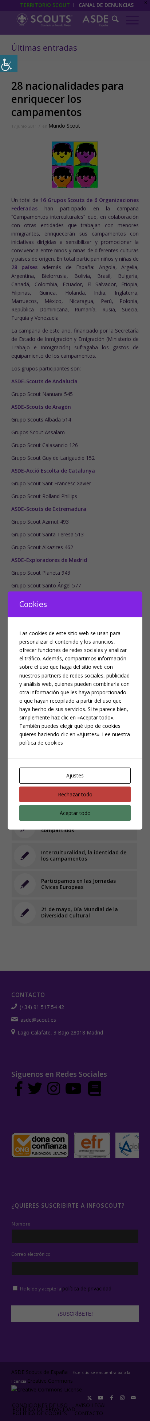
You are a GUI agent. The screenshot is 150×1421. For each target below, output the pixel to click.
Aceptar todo (75, 812)
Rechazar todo (75, 794)
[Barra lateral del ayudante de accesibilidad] (8, 63)
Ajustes (75, 775)
